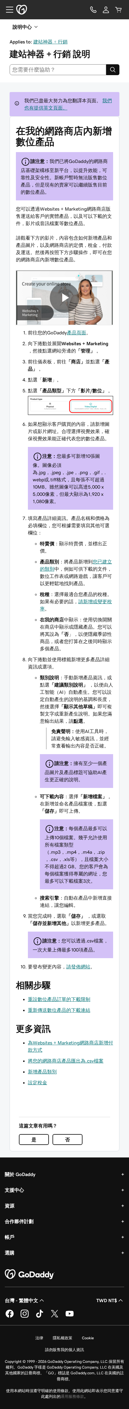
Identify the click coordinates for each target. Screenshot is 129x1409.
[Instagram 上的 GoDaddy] (24, 1316)
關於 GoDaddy (20, 1174)
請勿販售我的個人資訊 (64, 1350)
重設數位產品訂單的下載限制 (59, 999)
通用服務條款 (72, 1396)
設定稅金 (37, 1082)
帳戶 (9, 1237)
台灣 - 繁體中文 (21, 1300)
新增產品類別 (42, 1071)
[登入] (106, 9)
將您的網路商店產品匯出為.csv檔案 (66, 1060)
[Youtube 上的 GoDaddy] (69, 1316)
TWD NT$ (106, 1300)
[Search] (112, 69)
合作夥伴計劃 (19, 1221)
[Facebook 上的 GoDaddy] (9, 1316)
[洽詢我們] (93, 9)
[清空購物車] (118, 9)
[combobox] (58, 69)
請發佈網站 (78, 966)
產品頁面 (76, 332)
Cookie (88, 1338)
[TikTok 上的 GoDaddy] (39, 1316)
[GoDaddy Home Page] (30, 1274)
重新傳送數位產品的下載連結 (59, 1010)
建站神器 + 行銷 (50, 41)
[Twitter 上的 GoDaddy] (54, 1316)
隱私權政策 (62, 1338)
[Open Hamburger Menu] (7, 9)
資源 (9, 1205)
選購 (9, 1252)
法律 (39, 1338)
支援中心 (14, 1189)
